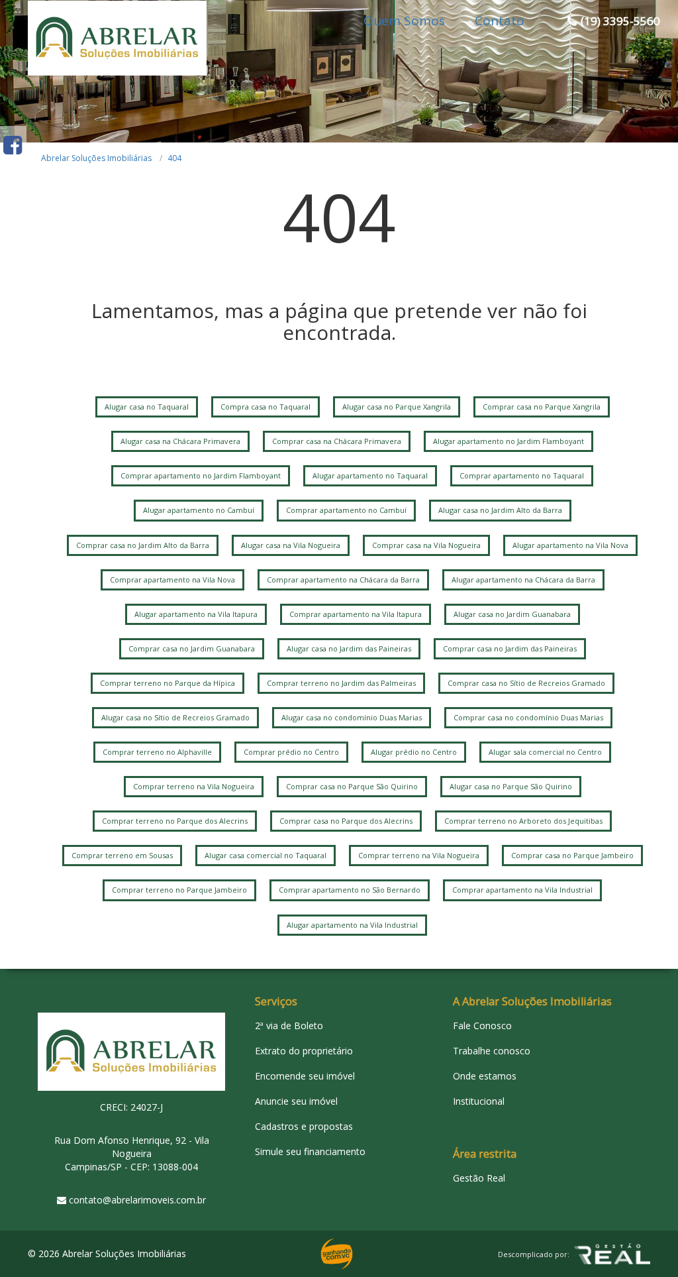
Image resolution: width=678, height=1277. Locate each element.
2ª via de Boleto (289, 1025)
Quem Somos (404, 20)
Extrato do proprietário (304, 1050)
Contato (499, 20)
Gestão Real (479, 1178)
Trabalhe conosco (491, 1050)
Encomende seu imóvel (305, 1076)
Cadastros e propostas (304, 1126)
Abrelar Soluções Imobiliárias (96, 158)
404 (174, 158)
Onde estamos (484, 1076)
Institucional (479, 1101)
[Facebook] (12, 145)
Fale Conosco (482, 1025)
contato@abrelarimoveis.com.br (137, 1200)
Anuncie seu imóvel (296, 1101)
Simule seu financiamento (310, 1151)
